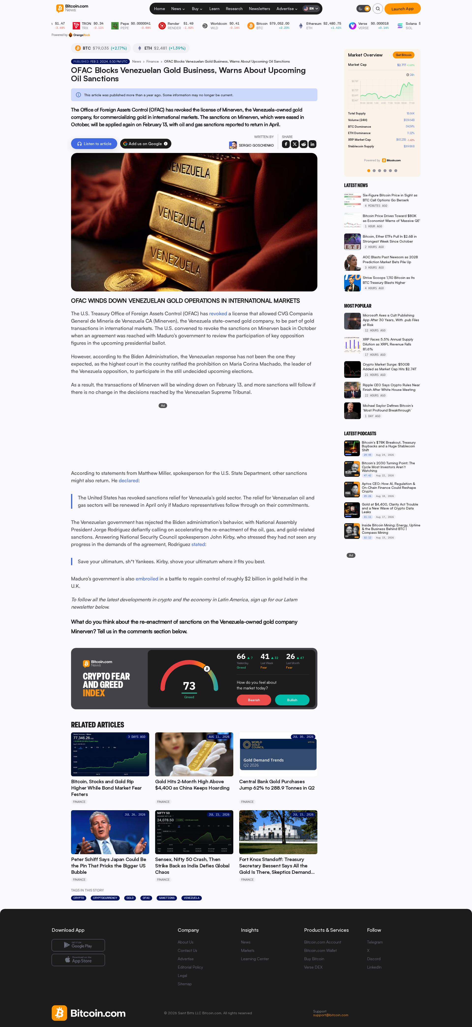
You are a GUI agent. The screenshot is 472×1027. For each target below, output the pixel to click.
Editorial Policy (190, 967)
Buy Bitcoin (314, 958)
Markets (247, 950)
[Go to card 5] (390, 170)
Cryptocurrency (105, 898)
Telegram (375, 942)
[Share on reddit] (304, 144)
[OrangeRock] (79, 34)
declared (128, 480)
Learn (214, 8)
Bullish (292, 700)
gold (130, 898)
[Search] (378, 8)
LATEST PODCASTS (360, 434)
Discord (374, 958)
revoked (218, 313)
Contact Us (187, 950)
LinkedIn (374, 967)
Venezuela (191, 898)
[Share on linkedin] (312, 144)
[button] (166, 144)
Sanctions (167, 898)
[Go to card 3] (379, 170)
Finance (153, 61)
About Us (185, 942)
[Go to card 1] (368, 170)
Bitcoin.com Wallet (320, 950)
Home (159, 8)
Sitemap (185, 983)
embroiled (147, 578)
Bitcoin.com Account (322, 942)
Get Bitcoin (405, 59)
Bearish (254, 700)
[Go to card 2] (374, 170)
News (176, 8)
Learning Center (255, 958)
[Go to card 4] (385, 170)
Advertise (285, 8)
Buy (195, 8)
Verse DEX (313, 967)
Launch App (402, 8)
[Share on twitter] (295, 144)
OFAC (146, 898)
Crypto (79, 898)
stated (198, 544)
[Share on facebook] (286, 144)
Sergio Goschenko (256, 145)
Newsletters (259, 8)
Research (234, 8)
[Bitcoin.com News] (72, 8)
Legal (182, 975)
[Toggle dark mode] (363, 8)
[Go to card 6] (395, 170)
